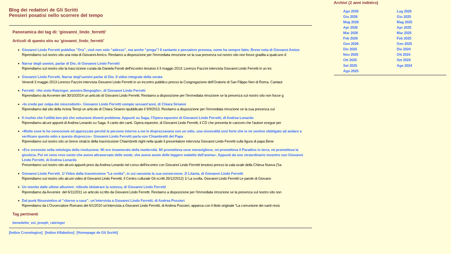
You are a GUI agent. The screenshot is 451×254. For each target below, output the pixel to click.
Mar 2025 (404, 33)
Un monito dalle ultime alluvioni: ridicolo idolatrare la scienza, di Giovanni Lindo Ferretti (94, 187)
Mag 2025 (404, 22)
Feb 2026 (350, 38)
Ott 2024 (403, 54)
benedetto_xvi (23, 223)
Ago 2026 (350, 11)
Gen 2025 (404, 44)
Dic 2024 (404, 49)
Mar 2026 (350, 33)
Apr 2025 (404, 27)
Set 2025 (350, 65)
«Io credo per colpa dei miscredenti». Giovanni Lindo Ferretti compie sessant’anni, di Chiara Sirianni (104, 104)
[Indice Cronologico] (26, 232)
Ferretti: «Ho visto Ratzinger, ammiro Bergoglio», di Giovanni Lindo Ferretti (83, 90)
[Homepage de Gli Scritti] (97, 232)
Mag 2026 (351, 22)
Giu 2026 (350, 17)
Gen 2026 (350, 44)
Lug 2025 (404, 11)
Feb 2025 (404, 38)
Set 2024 (404, 60)
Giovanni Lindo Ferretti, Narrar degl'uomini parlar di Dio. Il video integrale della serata (92, 77)
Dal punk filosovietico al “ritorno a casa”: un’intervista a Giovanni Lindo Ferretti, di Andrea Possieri (103, 200)
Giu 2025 (404, 17)
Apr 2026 (350, 27)
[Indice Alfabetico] (59, 232)
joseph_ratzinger (51, 223)
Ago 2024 (404, 65)
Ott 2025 (350, 60)
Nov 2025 (350, 54)
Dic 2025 (350, 49)
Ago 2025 (350, 71)
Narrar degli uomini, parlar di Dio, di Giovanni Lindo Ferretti (71, 63)
